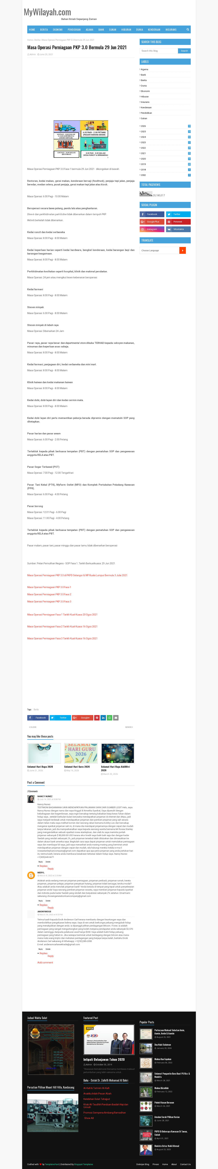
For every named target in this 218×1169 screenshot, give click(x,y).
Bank (143, 75)
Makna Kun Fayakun (162, 1059)
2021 (165, 153)
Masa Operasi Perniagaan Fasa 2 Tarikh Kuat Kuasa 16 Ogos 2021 (62, 626)
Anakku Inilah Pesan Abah (97, 1093)
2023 (165, 142)
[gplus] (152, 222)
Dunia (144, 85)
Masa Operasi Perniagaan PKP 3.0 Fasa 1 (49, 587)
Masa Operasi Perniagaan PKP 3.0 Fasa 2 (49, 594)
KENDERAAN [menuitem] (154, 29)
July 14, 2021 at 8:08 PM (50, 799)
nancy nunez (44, 796)
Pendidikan (146, 113)
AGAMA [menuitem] (89, 29)
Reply (40, 862)
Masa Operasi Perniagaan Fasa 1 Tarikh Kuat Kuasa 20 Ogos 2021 (62, 614)
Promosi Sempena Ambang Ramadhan (104, 1112)
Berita (37, 40)
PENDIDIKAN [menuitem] (74, 29)
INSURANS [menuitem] (171, 29)
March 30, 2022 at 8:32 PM (51, 915)
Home (30, 40)
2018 (165, 169)
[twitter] (178, 214)
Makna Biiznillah (161, 1088)
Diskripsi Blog (142, 1164)
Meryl (40, 872)
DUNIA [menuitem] (139, 29)
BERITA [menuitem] (44, 29)
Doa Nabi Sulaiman (162, 1044)
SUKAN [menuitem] (112, 29)
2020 (165, 158)
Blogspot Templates (83, 1164)
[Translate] (182, 250)
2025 (165, 131)
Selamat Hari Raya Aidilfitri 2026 (115, 768)
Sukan (144, 118)
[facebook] (152, 214)
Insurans (145, 102)
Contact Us (185, 1164)
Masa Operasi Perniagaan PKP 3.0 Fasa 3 (49, 601)
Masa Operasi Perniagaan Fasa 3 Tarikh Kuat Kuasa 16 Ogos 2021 (62, 638)
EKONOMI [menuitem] (58, 29)
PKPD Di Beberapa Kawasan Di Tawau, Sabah (170, 1133)
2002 (165, 175)
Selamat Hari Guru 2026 (77, 766)
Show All (89, 1118)
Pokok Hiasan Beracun (164, 1102)
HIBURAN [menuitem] (126, 29)
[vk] (178, 229)
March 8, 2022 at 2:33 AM (50, 876)
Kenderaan (146, 107)
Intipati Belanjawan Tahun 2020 (104, 1059)
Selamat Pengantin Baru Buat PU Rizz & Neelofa (172, 1075)
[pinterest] (178, 222)
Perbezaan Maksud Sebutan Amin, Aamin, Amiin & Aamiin (169, 1032)
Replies (44, 866)
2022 (165, 148)
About (174, 1164)
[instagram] (152, 229)
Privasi (156, 1164)
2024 (165, 137)
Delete (48, 862)
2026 (165, 126)
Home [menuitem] (32, 29)
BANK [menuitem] (101, 29)
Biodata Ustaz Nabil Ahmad (166, 1146)
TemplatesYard (52, 1164)
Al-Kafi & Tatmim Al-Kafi (96, 1088)
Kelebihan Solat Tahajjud (96, 1099)
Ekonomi (145, 91)
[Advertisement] (81, 85)
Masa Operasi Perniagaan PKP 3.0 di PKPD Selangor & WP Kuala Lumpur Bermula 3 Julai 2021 (77, 575)
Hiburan (145, 96)
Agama (144, 69)
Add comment (45, 962)
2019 (165, 164)
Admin (33, 54)
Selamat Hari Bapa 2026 (40, 766)
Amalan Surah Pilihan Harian (167, 1117)
